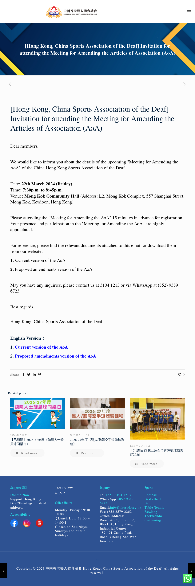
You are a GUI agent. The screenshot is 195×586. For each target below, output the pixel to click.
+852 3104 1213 (118, 494)
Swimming (153, 520)
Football (151, 494)
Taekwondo (153, 515)
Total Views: (65, 488)
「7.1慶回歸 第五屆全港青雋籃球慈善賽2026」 (156, 452)
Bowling (151, 511)
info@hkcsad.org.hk (125, 507)
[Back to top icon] (97, 559)
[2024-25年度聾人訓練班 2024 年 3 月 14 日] (3, 570)
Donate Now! (20, 494)
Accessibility (20, 514)
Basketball (153, 499)
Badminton (153, 503)
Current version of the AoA (41, 346)
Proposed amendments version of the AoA (55, 355)
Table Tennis (154, 507)
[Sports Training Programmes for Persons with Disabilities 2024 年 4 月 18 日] (191, 570)
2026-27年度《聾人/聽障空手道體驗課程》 (97, 441)
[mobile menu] (189, 11)
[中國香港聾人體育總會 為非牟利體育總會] (71, 11)
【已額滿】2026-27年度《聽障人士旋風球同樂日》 (37, 441)
